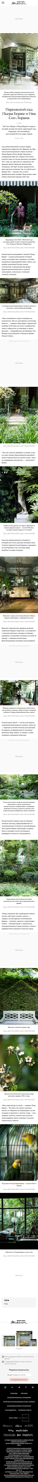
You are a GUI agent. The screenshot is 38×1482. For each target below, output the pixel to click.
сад (5, 1304)
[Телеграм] (19, 1387)
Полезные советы (24, 1410)
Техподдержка (10, 1410)
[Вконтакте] (12, 1387)
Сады (19, 123)
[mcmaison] (19, 3)
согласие (11, 1356)
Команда (14, 1393)
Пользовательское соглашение (19, 1397)
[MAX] (5, 1387)
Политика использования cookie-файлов (19, 1402)
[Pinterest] (32, 1387)
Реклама (24, 1393)
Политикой (10, 1361)
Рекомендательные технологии (19, 1406)
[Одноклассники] (26, 1387)
